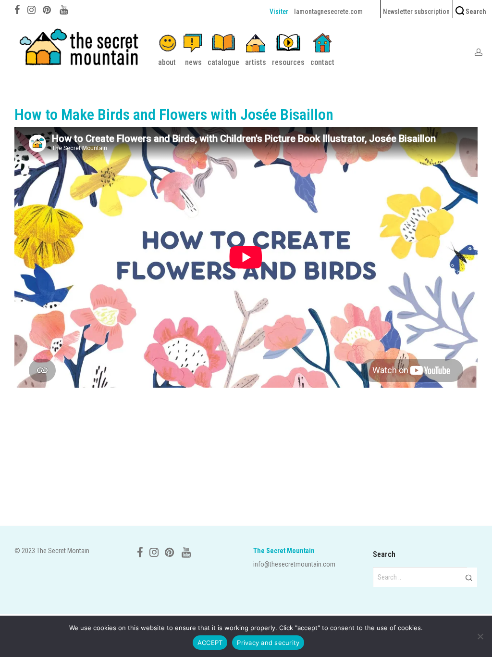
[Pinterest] (47, 8)
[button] (468, 577)
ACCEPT (210, 642)
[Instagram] (31, 8)
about (167, 62)
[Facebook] (17, 8)
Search (475, 11)
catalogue (223, 62)
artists (255, 62)
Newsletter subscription (416, 11)
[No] (480, 636)
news (193, 62)
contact (322, 62)
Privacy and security (268, 642)
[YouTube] (64, 8)
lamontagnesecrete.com (328, 11)
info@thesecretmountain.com (294, 564)
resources (288, 62)
